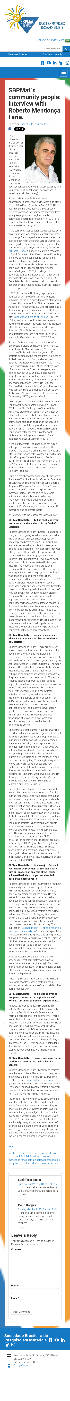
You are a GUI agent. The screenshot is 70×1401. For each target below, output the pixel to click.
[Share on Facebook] (9, 129)
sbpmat (30, 1160)
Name (15, 1285)
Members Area (16, 54)
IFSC (21, 1156)
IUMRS (27, 1156)
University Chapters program (39, 1080)
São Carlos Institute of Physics (31, 317)
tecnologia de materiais (45, 1163)
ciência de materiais (36, 1153)
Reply (21, 1199)
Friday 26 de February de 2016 (36, 124)
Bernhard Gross (17, 251)
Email (15, 1298)
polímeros (37, 1156)
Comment (16, 1249)
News (11, 1146)
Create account (50, 54)
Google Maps (21, 1365)
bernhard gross (16, 1153)
